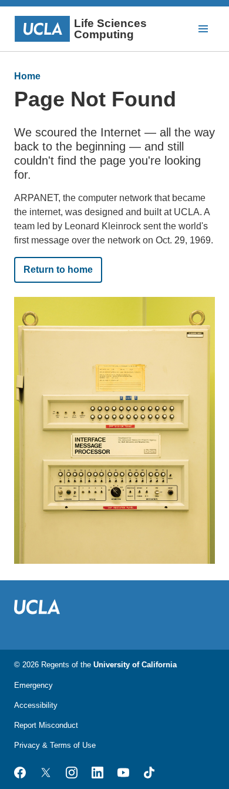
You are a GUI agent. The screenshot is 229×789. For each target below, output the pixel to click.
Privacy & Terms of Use (55, 745)
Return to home (58, 270)
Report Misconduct (46, 725)
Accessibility (36, 705)
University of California (135, 664)
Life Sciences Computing (110, 29)
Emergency (33, 685)
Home (27, 76)
